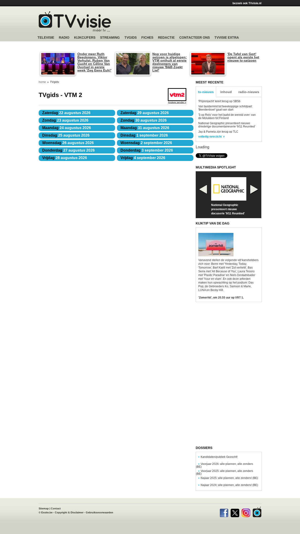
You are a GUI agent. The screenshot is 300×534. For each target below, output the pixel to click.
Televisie (46, 37)
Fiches (147, 37)
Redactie (166, 37)
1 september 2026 (144, 135)
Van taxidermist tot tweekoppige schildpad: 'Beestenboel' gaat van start (225, 108)
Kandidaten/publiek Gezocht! (219, 457)
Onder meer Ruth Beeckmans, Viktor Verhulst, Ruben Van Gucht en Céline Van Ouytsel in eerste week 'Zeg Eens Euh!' (94, 62)
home (42, 82)
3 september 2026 (146, 150)
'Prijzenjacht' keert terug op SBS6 (219, 101)
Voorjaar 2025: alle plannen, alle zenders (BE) (224, 472)
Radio (64, 37)
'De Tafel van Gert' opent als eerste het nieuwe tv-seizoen (243, 57)
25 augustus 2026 (66, 135)
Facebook (224, 512)
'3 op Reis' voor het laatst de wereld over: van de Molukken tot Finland (227, 116)
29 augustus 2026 (144, 113)
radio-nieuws (248, 92)
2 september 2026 (146, 143)
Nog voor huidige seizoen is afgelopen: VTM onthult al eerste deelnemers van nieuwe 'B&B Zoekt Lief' (169, 62)
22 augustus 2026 (66, 113)
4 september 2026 (142, 158)
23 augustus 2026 (65, 120)
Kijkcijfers (84, 37)
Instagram (246, 512)
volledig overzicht (210, 136)
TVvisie (257, 512)
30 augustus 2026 (143, 120)
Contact (56, 508)
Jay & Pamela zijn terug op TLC (218, 131)
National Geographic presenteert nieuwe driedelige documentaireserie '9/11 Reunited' (226, 125)
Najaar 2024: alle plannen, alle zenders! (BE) (229, 485)
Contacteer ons (194, 37)
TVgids (130, 37)
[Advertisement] (194, 22)
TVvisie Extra (226, 37)
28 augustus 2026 (64, 158)
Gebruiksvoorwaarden (99, 512)
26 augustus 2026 (68, 143)
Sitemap (44, 508)
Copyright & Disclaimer (69, 512)
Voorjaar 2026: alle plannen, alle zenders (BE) (224, 465)
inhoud (226, 92)
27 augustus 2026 (68, 150)
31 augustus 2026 (144, 128)
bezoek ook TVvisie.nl (246, 3)
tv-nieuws (206, 92)
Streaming (110, 37)
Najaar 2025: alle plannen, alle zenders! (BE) (229, 478)
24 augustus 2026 (66, 128)
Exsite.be (46, 512)
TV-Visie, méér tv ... (75, 21)
